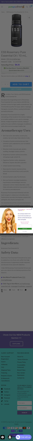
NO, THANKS (25, 231)
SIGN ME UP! (24, 228)
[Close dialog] (32, 209)
